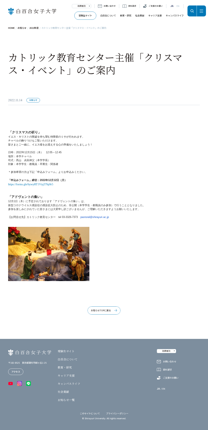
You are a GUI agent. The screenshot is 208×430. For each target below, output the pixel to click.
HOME (11, 28)
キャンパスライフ (175, 15)
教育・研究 (125, 15)
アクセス (15, 371)
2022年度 (34, 28)
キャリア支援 (155, 15)
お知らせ (21, 28)
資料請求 (132, 5)
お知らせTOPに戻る (101, 310)
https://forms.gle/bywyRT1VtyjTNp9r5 (30, 184)
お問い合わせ (110, 5)
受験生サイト (85, 15)
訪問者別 (82, 5)
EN (178, 6)
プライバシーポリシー (117, 413)
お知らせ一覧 (66, 400)
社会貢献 (139, 15)
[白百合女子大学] (32, 11)
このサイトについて (90, 413)
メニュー (201, 10)
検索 (192, 10)
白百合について (108, 15)
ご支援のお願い (156, 5)
